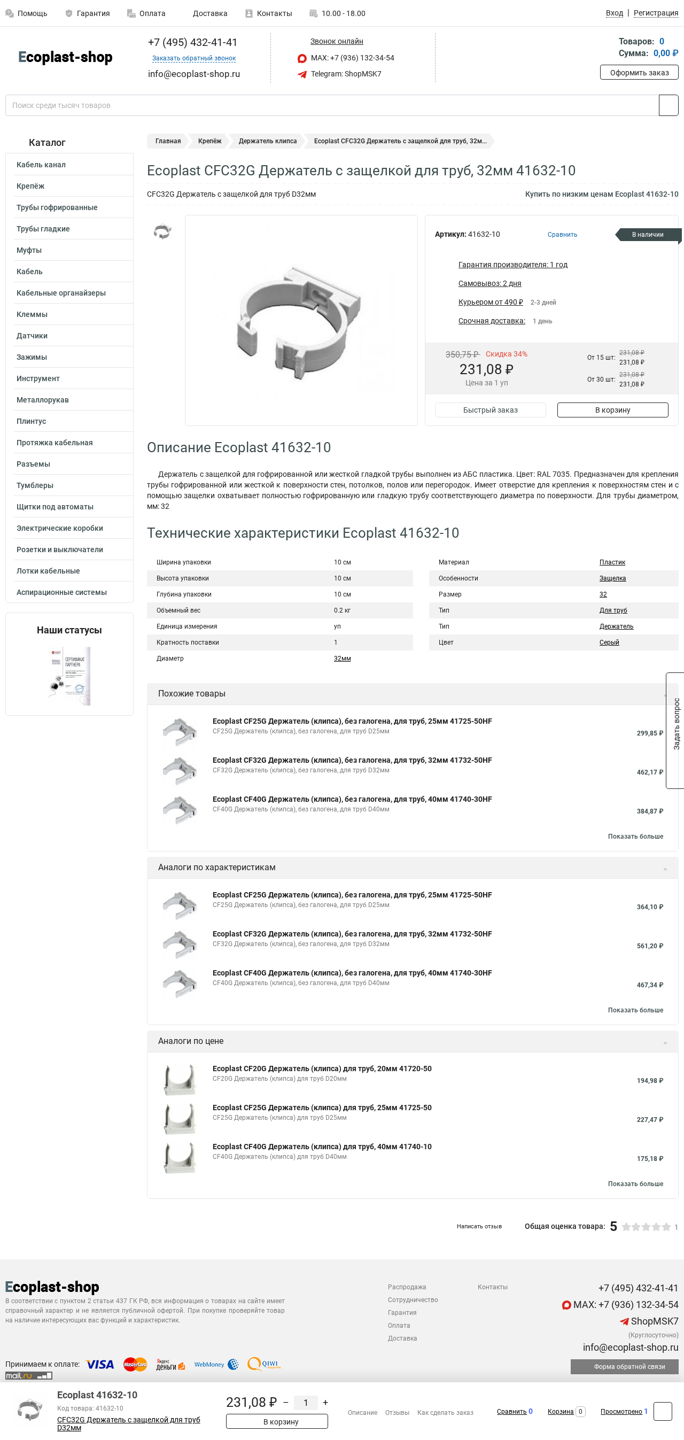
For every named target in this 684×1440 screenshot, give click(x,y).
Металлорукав (43, 400)
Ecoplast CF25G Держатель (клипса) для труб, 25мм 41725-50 (322, 1107)
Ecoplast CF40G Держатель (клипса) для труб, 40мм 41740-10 (322, 1146)
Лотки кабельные (48, 571)
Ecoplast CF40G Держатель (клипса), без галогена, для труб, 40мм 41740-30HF (352, 799)
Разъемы (33, 464)
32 (603, 594)
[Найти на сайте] (669, 105)
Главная (168, 141)
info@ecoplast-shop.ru (630, 1347)
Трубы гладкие (43, 228)
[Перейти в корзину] (607, 48)
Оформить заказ (639, 72)
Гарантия (93, 13)
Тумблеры (35, 485)
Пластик (612, 562)
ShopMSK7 (654, 1321)
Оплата (152, 13)
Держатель (617, 626)
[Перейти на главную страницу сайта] (65, 58)
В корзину (613, 410)
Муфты (29, 250)
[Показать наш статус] (69, 675)
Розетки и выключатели (60, 549)
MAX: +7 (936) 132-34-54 (351, 57)
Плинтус (31, 421)
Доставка (209, 13)
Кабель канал (41, 164)
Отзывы (397, 1412)
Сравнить (512, 1411)
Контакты (274, 13)
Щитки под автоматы (55, 506)
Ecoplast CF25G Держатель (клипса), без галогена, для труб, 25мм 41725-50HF (352, 721)
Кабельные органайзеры (61, 293)
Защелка (613, 578)
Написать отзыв (479, 1226)
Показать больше (635, 836)
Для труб (613, 610)
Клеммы (32, 314)
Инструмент (38, 378)
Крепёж (30, 186)
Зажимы (32, 357)
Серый (609, 642)
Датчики (32, 335)
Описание (362, 1412)
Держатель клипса (268, 141)
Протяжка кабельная (55, 442)
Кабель (30, 271)
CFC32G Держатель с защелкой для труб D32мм (128, 1424)
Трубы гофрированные (57, 207)
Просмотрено (621, 1411)
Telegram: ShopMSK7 (345, 73)
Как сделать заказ (445, 1412)
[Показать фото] (163, 231)
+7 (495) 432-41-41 (191, 42)
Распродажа (407, 1287)
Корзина (561, 1411)
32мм (342, 658)
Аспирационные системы (62, 592)
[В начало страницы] (663, 1411)
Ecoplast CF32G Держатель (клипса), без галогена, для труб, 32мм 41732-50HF (352, 760)
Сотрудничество (413, 1300)
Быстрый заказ (490, 410)
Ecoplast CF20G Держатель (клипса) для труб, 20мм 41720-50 (322, 1068)
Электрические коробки (60, 528)
